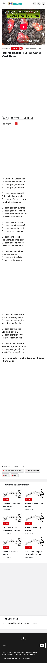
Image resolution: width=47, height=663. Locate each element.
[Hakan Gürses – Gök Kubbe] (34, 499)
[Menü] (4, 3)
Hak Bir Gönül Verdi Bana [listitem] (12, 471)
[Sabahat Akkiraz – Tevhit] (12, 547)
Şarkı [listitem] (5, 475)
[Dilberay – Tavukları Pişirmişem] (12, 499)
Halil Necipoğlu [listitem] (32, 471)
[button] (21, 48)
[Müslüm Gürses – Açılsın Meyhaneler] (12, 523)
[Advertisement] (23, 88)
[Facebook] (23, 637)
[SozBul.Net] (15, 3)
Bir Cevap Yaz (11, 619)
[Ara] (34, 3)
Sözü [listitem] (14, 475)
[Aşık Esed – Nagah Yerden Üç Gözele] (34, 547)
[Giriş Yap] (39, 3)
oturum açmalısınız (31, 623)
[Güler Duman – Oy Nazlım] (34, 523)
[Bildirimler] (43, 3)
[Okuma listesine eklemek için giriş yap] (16, 123)
